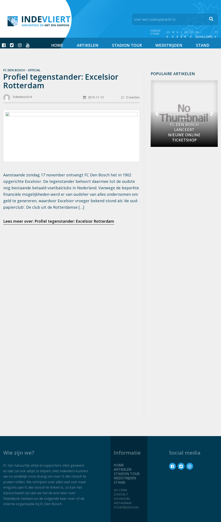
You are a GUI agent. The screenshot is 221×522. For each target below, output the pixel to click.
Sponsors (122, 499)
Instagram (122, 503)
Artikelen (87, 45)
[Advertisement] (71, 262)
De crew (120, 490)
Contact (121, 494)
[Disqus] (71, 356)
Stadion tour (127, 45)
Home (57, 45)
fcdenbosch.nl (126, 507)
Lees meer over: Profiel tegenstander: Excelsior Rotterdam (58, 221)
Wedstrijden (168, 45)
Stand (202, 45)
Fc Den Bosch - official (21, 70)
